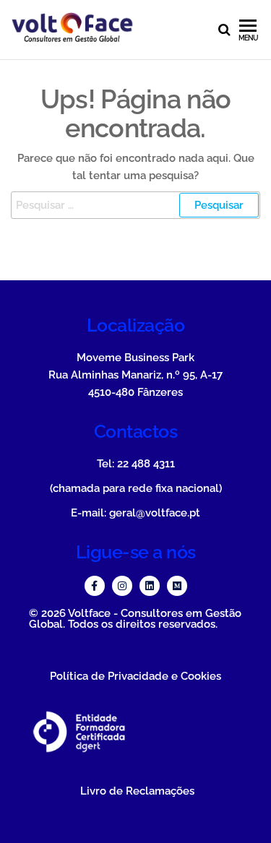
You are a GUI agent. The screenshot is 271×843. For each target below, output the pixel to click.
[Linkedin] (149, 586)
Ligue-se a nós (136, 552)
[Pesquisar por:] (135, 205)
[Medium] (177, 586)
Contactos (136, 431)
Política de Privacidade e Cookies (135, 676)
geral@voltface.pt (154, 512)
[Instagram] (122, 586)
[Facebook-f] (95, 586)
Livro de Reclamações (137, 790)
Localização (136, 325)
